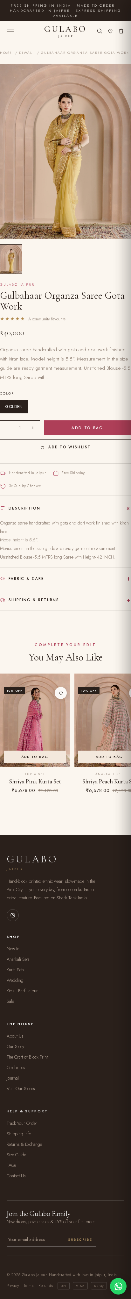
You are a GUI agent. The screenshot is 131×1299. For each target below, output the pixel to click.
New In (13, 949)
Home (6, 52)
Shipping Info (19, 1134)
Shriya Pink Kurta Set (35, 781)
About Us (15, 1036)
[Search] (99, 32)
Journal (13, 1078)
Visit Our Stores (21, 1088)
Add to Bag (87, 428)
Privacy (13, 1285)
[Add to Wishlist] (61, 693)
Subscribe (80, 1239)
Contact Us (16, 1176)
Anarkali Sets (18, 959)
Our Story (15, 1046)
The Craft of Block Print (27, 1057)
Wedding (15, 980)
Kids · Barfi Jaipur (22, 991)
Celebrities (16, 1067)
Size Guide (16, 1155)
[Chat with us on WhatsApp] (118, 1286)
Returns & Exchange (24, 1144)
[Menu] (10, 32)
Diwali (26, 52)
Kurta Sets (15, 970)
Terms (28, 1285)
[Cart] (121, 32)
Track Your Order (22, 1123)
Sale (10, 1001)
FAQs (12, 1165)
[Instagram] (13, 915)
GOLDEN (14, 406)
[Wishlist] (110, 32)
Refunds (45, 1285)
